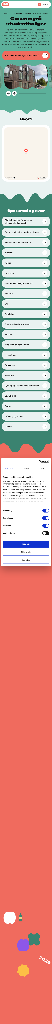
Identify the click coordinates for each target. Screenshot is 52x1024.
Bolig (6, 13)
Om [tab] (42, 468)
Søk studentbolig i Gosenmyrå (22, 55)
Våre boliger (17, 13)
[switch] (45, 518)
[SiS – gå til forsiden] (5, 4)
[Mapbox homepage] (8, 178)
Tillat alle (26, 544)
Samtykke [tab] (9, 468)
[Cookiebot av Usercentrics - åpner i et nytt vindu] (38, 461)
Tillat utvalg (26, 552)
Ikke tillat (26, 560)
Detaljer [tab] (26, 468)
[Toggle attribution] (14, 178)
